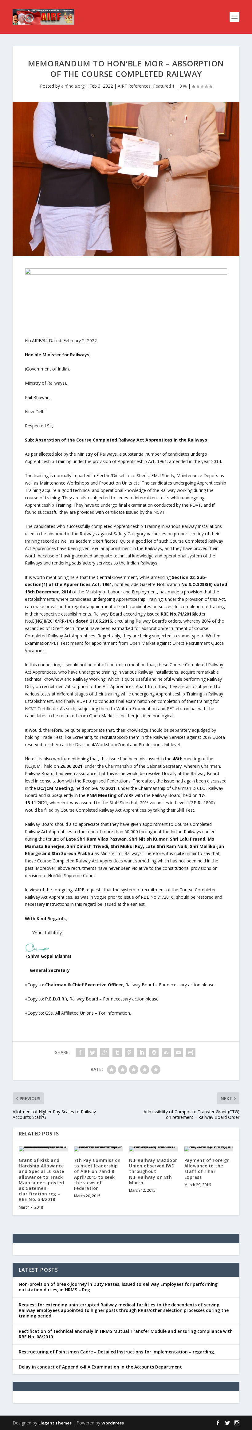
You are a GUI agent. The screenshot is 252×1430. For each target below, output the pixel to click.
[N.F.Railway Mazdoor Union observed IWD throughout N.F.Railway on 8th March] (153, 1149)
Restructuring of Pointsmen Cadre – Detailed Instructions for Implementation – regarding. (117, 1352)
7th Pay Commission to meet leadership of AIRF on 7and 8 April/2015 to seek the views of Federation (97, 1174)
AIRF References (134, 86)
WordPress (112, 1423)
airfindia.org (73, 86)
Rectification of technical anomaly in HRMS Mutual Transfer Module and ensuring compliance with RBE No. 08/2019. (126, 1334)
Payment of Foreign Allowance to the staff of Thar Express (207, 1168)
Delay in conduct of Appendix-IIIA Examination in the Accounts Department (100, 1367)
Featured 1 (164, 86)
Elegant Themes (55, 1423)
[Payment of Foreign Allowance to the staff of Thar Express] (209, 1149)
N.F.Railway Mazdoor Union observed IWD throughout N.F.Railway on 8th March (153, 1171)
